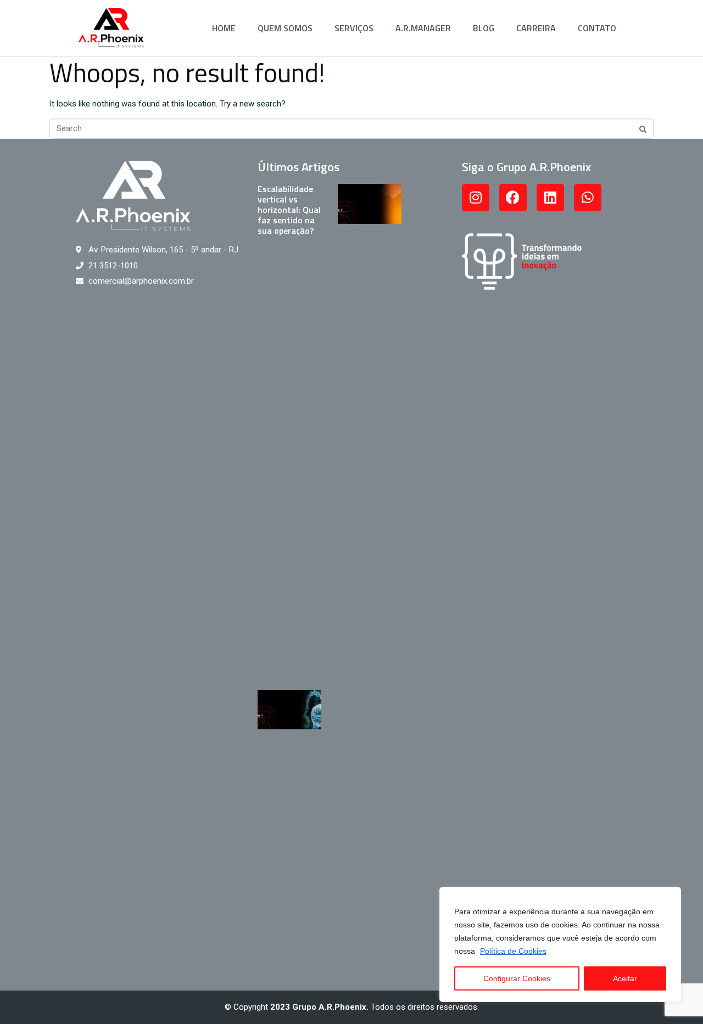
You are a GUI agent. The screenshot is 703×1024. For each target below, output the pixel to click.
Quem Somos (285, 28)
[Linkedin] (550, 197)
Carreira (536, 28)
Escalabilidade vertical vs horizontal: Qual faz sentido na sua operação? (289, 210)
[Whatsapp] (587, 197)
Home (224, 28)
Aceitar (625, 978)
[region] (560, 944)
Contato (597, 28)
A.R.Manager (423, 28)
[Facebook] (513, 197)
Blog (483, 28)
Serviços (353, 28)
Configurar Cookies (516, 978)
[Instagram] (475, 197)
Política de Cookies (513, 951)
